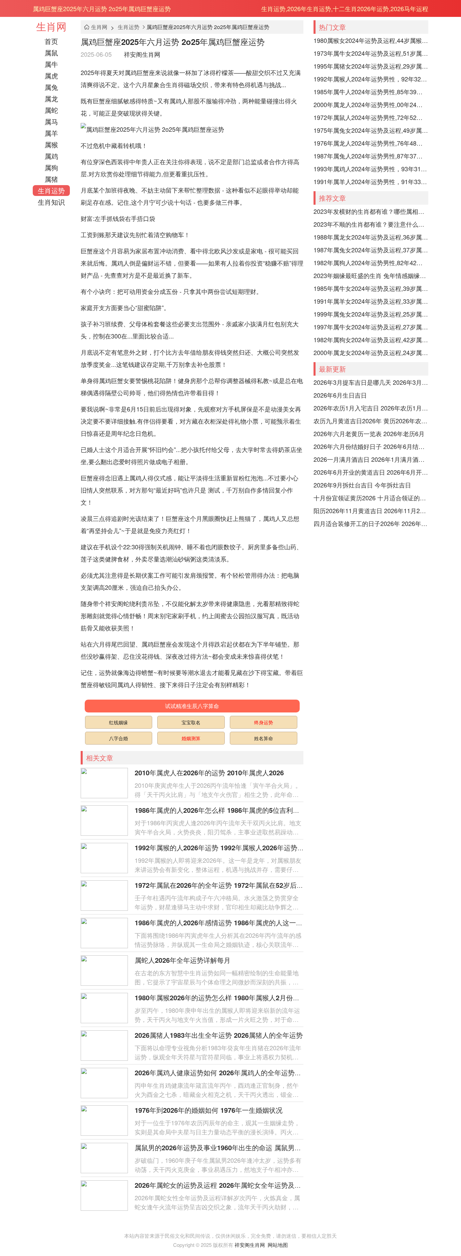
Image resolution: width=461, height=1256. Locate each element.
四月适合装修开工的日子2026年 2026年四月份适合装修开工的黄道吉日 (371, 523)
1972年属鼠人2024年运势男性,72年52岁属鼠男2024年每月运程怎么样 (371, 117)
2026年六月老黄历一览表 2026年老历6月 (369, 433)
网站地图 (278, 1244)
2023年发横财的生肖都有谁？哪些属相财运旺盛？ (371, 211)
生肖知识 (51, 202)
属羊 (51, 133)
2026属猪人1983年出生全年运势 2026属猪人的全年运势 (219, 1035)
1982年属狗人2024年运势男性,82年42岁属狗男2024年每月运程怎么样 (371, 262)
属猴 (51, 144)
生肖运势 (51, 190)
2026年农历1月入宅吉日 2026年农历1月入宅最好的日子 (371, 407)
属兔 (51, 87)
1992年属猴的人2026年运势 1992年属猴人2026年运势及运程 (226, 847)
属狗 (51, 167)
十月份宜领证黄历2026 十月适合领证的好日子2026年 (371, 497)
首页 (51, 41)
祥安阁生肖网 (142, 54)
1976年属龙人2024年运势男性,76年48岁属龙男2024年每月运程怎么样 (371, 143)
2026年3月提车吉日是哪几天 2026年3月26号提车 (371, 382)
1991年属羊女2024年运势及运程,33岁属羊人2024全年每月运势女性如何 (371, 301)
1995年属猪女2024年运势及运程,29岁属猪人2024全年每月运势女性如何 (371, 65)
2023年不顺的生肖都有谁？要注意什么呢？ (371, 224)
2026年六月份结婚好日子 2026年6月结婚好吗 (371, 446)
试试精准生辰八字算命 (192, 706)
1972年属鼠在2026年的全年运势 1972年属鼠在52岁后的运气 (226, 885)
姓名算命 (263, 738)
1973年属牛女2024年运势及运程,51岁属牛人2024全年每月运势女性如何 (371, 53)
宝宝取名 (191, 722)
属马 (51, 121)
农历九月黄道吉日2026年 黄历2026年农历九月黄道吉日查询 (371, 420)
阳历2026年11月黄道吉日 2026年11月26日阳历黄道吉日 (371, 510)
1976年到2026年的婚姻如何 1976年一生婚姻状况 (208, 1110)
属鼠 (51, 52)
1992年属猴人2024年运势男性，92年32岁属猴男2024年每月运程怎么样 (371, 78)
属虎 (51, 75)
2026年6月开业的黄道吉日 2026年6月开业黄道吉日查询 (371, 472)
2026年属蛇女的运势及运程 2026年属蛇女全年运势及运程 (221, 1185)
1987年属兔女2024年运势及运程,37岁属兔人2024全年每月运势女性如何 (371, 249)
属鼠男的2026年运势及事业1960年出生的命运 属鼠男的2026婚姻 (232, 1147)
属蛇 (51, 110)
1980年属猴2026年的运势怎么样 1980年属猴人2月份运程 (220, 997)
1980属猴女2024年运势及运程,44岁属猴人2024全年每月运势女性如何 (371, 40)
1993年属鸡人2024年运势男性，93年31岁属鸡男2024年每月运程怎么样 (371, 168)
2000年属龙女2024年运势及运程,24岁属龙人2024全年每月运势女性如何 (371, 352)
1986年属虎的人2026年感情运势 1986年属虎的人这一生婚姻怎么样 (235, 922)
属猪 (51, 179)
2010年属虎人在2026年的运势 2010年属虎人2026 (209, 772)
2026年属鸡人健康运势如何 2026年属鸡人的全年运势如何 (221, 1072)
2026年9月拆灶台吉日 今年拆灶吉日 (362, 484)
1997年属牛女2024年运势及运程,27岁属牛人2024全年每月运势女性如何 (371, 326)
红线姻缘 (118, 722)
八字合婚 (118, 738)
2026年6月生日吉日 (340, 395)
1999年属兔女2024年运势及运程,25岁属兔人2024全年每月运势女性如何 (371, 313)
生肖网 (51, 26)
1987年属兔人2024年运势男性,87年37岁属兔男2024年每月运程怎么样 (371, 155)
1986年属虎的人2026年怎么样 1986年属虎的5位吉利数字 (220, 810)
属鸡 (51, 156)
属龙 (51, 98)
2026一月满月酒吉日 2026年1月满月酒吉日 (371, 459)
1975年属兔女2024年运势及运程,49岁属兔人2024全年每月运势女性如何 (371, 130)
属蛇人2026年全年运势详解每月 (183, 960)
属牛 (51, 64)
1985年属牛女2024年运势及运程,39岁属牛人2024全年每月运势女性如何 (371, 288)
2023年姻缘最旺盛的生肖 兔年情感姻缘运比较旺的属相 (371, 275)
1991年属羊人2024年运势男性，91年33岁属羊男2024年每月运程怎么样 (371, 181)
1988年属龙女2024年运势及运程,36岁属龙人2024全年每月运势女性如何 (371, 236)
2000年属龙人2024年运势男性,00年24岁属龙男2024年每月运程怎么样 (371, 104)
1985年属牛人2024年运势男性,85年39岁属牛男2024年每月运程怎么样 (371, 91)
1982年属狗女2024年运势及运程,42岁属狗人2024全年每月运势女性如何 (371, 339)
